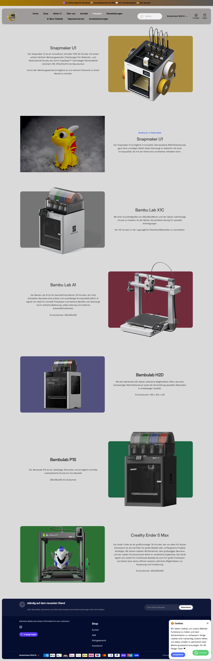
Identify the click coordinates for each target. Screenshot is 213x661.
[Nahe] (207, 623)
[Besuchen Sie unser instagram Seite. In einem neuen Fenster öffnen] (20, 627)
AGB (94, 635)
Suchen (95, 630)
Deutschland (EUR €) (176, 16)
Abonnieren (186, 607)
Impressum (97, 645)
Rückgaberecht (99, 640)
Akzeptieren (178, 654)
